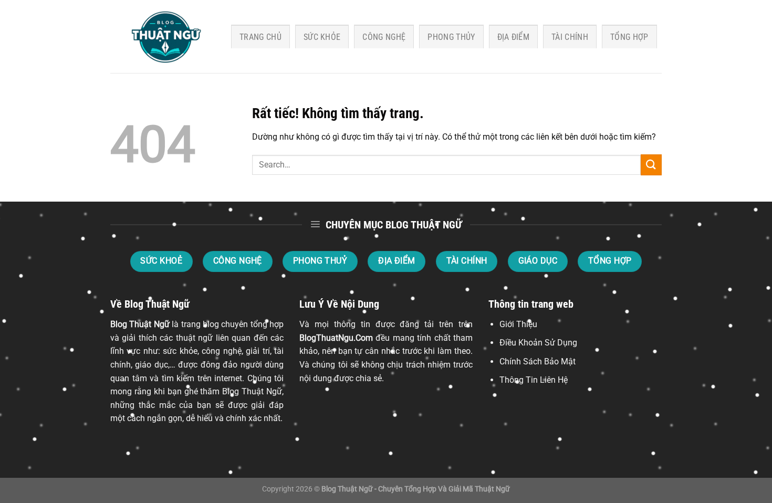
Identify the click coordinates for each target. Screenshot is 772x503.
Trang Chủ (260, 37)
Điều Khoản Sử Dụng (538, 343)
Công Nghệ (383, 37)
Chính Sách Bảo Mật (537, 361)
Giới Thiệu (518, 324)
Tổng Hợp (629, 37)
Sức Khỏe (322, 37)
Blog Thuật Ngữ (140, 324)
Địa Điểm (513, 37)
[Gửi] (651, 164)
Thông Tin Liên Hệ (533, 380)
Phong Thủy (451, 37)
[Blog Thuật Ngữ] (162, 37)
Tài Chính (569, 37)
